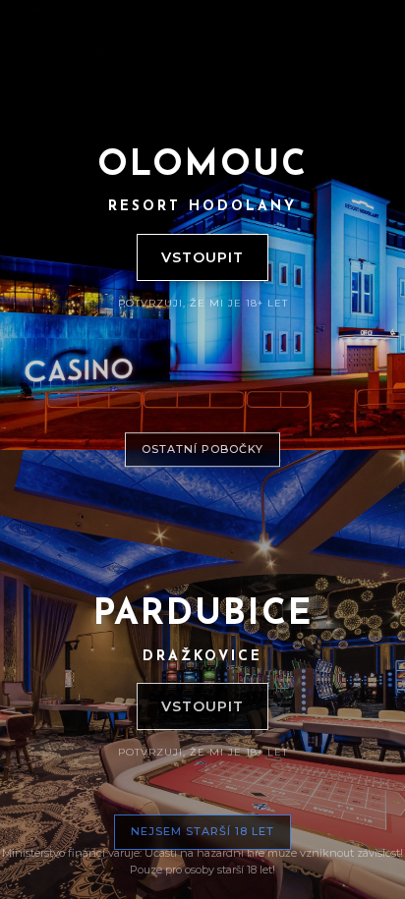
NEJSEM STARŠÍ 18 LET (202, 831)
